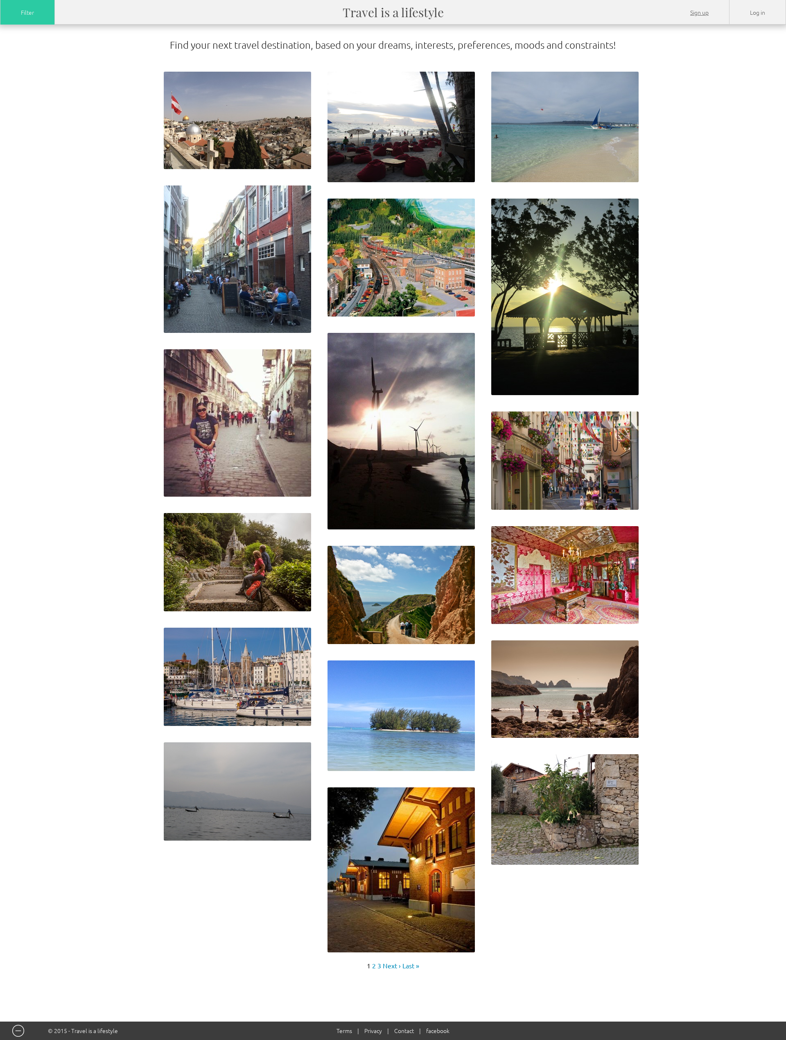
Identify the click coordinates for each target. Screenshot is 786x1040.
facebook (437, 1030)
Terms (344, 1030)
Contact (404, 1030)
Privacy (373, 1030)
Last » (410, 965)
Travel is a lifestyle (393, 12)
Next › (392, 965)
